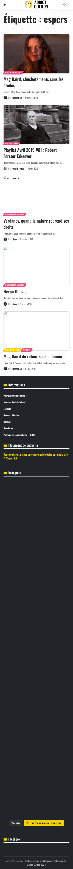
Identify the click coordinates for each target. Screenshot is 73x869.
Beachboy (17, 97)
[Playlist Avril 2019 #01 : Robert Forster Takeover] (36, 124)
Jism (14, 239)
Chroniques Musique (14, 214)
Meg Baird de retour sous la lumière (34, 356)
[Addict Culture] (36, 4)
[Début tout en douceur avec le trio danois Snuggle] (36, 761)
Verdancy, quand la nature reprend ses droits (36, 223)
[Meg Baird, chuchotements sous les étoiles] (36, 53)
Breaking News (12, 350)
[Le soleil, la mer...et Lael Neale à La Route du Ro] (36, 798)
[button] (7, 4)
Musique (26, 350)
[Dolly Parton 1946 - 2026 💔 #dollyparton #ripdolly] (36, 537)
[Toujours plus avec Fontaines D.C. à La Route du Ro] (36, 575)
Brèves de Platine (13, 72)
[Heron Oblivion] (36, 266)
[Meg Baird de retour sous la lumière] (36, 331)
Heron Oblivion (16, 291)
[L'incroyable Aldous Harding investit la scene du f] (36, 724)
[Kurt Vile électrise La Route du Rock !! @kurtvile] (36, 649)
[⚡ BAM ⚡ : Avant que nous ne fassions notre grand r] (36, 500)
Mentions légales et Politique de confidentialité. (45, 861)
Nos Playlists (11, 143)
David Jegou (18, 168)
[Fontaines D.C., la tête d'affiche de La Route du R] (36, 612)
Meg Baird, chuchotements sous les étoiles (33, 82)
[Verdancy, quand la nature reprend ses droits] (36, 195)
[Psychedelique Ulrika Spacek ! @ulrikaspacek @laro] (36, 687)
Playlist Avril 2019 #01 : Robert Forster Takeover (30, 153)
